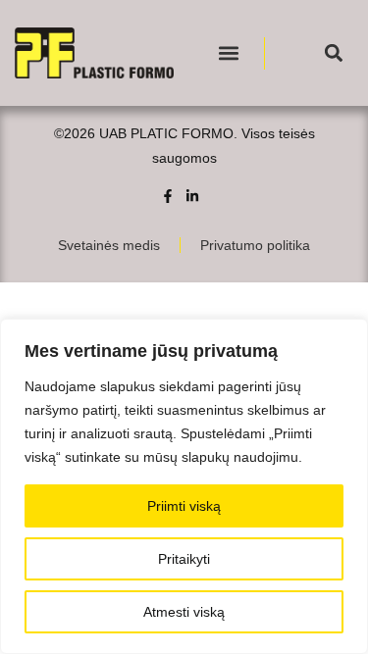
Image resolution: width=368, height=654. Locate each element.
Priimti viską (184, 506)
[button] (228, 53)
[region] (184, 486)
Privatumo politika (255, 245)
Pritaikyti (184, 559)
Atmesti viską (184, 612)
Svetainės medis (109, 245)
